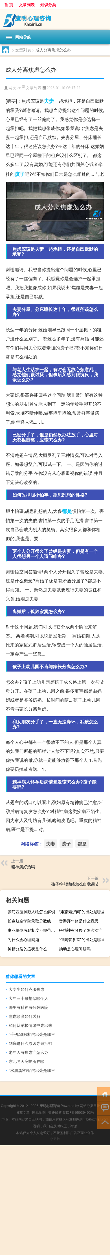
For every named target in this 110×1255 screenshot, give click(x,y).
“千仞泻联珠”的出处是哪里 (32, 1034)
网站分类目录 (90, 1105)
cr (19, 88)
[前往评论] (103, 1107)
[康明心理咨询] (55, 19)
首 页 (8, 4)
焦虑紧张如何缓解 (24, 1016)
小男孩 (55, 1138)
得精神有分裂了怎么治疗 (80, 930)
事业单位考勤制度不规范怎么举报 (32, 930)
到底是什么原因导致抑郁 (30, 1043)
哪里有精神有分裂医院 (28, 1007)
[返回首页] (103, 1093)
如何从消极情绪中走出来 (30, 1025)
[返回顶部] (103, 1121)
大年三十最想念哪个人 (28, 998)
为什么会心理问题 (23, 939)
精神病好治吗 (23, 866)
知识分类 (48, 4)
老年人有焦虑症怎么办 (28, 1052)
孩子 (20, 174)
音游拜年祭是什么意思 (78, 921)
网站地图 (39, 1112)
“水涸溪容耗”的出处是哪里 (32, 1070)
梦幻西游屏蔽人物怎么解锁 (31, 911)
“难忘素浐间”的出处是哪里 (82, 911)
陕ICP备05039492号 (78, 1112)
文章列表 (27, 4)
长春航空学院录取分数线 (29, 921)
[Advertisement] (55, 1200)
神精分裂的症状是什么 (27, 948)
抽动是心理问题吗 (75, 948)
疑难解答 (55, 1112)
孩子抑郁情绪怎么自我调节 (75, 884)
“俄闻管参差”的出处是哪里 (82, 939)
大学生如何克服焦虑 (26, 989)
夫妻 (49, 100)
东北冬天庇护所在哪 (26, 1061)
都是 (67, 511)
